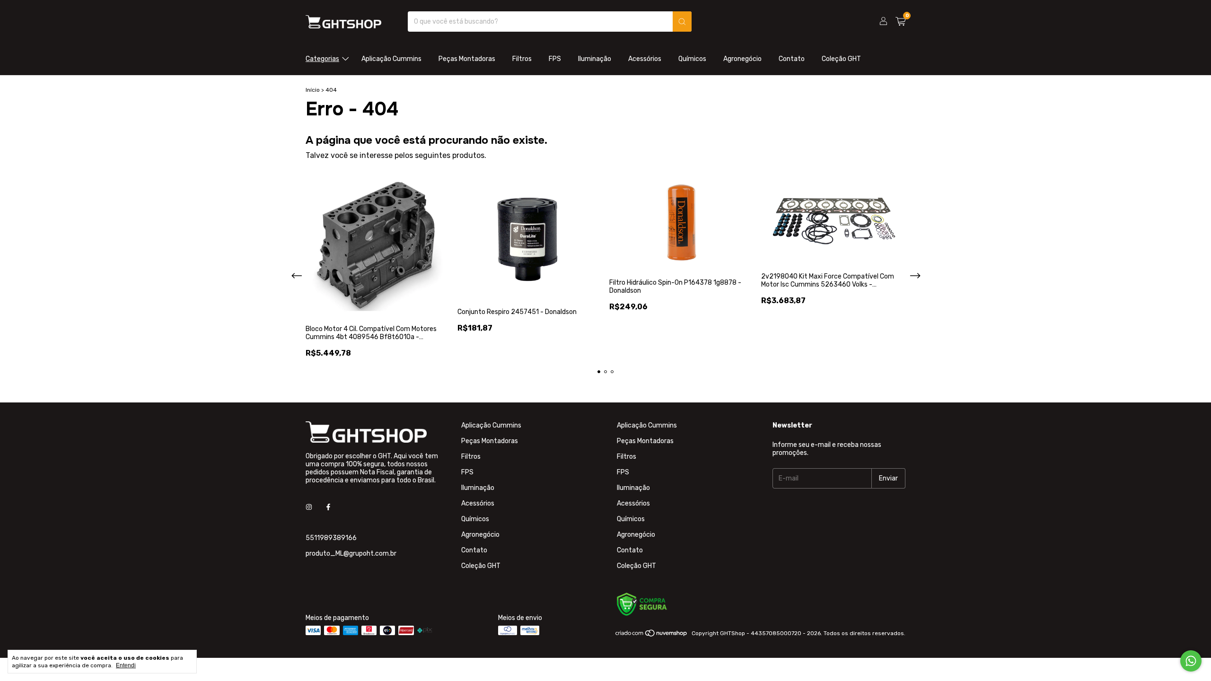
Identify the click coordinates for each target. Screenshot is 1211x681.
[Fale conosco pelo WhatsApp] (1191, 661)
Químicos (692, 59)
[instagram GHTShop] (309, 507)
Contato (792, 59)
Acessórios (644, 59)
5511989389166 (331, 538)
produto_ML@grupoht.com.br (351, 554)
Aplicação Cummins (391, 59)
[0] (900, 21)
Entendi (126, 665)
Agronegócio (742, 59)
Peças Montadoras (467, 59)
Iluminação (594, 59)
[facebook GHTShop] (328, 507)
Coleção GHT (841, 59)
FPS (555, 59)
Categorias (322, 59)
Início (313, 90)
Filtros (522, 59)
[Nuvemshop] (651, 635)
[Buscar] (682, 21)
